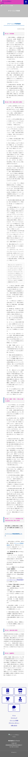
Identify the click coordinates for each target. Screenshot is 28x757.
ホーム (14, 715)
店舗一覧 (20, 693)
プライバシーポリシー (14, 723)
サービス (7, 701)
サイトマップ (14, 718)
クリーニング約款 (14, 720)
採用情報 (20, 701)
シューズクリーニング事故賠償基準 (15, 579)
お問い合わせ (14, 725)
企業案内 (7, 693)
